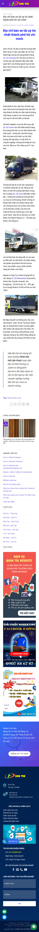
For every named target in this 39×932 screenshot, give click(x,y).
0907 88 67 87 (13, 841)
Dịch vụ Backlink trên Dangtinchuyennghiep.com (12, 467)
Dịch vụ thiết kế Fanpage (12, 457)
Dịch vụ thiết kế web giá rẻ (14, 924)
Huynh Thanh (29, 25)
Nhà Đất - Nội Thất (10, 526)
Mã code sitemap (24, 923)
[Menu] (3, 3)
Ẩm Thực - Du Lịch (9, 542)
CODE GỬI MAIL (9, 502)
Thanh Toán (29, 924)
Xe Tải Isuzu (18, 194)
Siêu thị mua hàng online (12, 484)
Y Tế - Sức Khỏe (9, 534)
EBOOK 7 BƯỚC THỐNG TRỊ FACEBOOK (17, 472)
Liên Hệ (10, 926)
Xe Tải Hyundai (9, 58)
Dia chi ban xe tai (14, 398)
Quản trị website (9, 476)
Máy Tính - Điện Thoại (11, 522)
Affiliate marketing (9, 480)
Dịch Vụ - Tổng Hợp (10, 513)
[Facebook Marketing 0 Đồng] (19, 644)
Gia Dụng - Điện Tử (10, 518)
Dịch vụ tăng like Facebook (13, 461)
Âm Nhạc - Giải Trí (9, 538)
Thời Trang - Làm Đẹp (11, 530)
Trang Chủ (12, 923)
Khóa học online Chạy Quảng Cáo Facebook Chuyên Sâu (19, 489)
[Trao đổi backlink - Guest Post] (19, 693)
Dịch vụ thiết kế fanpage (23, 926)
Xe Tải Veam (8, 127)
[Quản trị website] (19, 585)
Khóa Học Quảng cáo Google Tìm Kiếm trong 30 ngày (19, 496)
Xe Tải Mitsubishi (18, 278)
